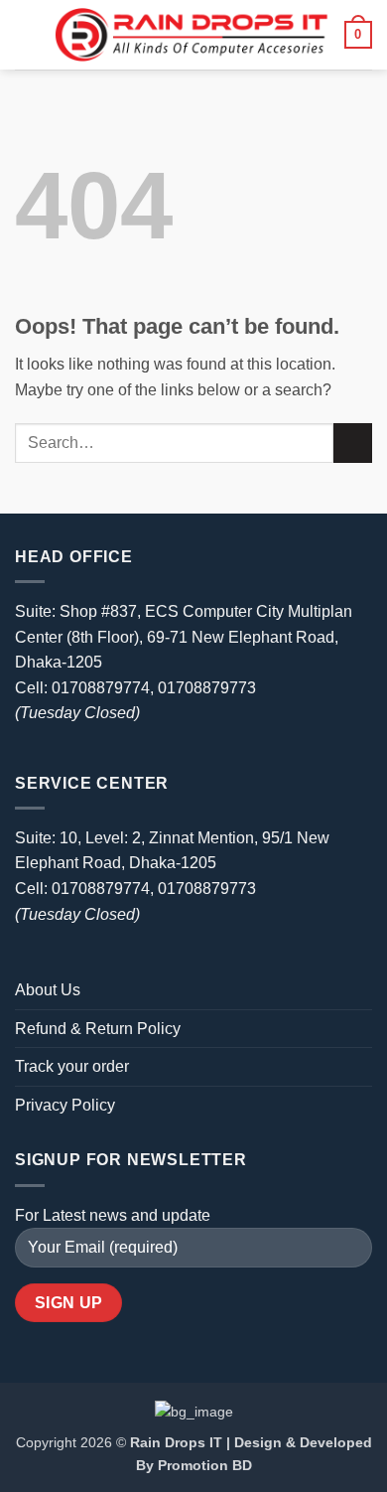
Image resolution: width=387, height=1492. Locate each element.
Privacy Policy (65, 1105)
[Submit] (352, 442)
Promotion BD (205, 1465)
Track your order (72, 1066)
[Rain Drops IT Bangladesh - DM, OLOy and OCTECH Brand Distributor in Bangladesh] (191, 35)
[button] (27, 34)
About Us (47, 989)
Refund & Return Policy (98, 1028)
